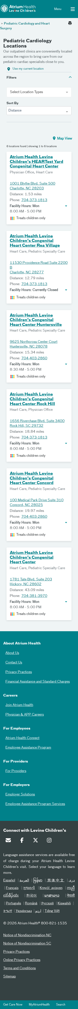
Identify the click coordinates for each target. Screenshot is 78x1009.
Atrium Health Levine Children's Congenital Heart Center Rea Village (35, 241)
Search (60, 1004)
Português (13, 903)
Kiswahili (64, 903)
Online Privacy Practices (21, 960)
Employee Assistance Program (28, 747)
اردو (38, 911)
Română (31, 903)
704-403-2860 (34, 358)
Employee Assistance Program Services (35, 804)
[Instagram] (50, 841)
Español (9, 880)
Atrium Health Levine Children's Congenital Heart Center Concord (32, 478)
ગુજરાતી (29, 888)
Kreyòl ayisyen (51, 888)
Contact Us (13, 662)
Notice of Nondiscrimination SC (27, 943)
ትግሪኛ (7, 911)
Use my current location (28, 68)
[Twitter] (36, 841)
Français (12, 888)
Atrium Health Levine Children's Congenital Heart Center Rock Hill (32, 399)
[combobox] (39, 110)
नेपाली (71, 895)
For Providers (15, 771)
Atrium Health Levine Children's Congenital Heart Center (32, 557)
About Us (12, 653)
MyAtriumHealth (39, 1004)
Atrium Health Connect (22, 738)
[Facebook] (23, 841)
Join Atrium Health (19, 705)
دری (72, 880)
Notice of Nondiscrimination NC (27, 935)
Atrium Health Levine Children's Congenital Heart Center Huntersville (36, 320)
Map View (64, 138)
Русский (47, 903)
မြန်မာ (37, 880)
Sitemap (9, 976)
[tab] (39, 77)
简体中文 (55, 880)
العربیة (24, 880)
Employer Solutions (20, 794)
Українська (24, 911)
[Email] (9, 841)
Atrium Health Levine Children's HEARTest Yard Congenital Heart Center (36, 161)
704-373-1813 (34, 200)
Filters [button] (11, 77)
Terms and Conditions (19, 968)
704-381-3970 (34, 596)
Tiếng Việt (52, 911)
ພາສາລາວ (51, 895)
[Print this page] (70, 23)
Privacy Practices (18, 672)
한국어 (31, 895)
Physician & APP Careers (24, 714)
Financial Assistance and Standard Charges (37, 682)
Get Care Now (12, 1004)
